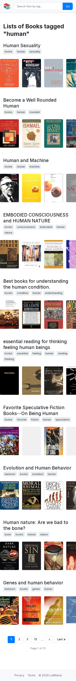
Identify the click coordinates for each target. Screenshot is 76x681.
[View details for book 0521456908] (9, 314)
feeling (36, 353)
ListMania (56, 675)
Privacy (19, 675)
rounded (34, 112)
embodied (46, 226)
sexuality (34, 51)
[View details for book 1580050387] (53, 73)
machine (34, 166)
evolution (37, 474)
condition (22, 293)
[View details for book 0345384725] (9, 495)
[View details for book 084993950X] (53, 556)
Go (68, 6)
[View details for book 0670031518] (9, 254)
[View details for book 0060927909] (9, 556)
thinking (9, 359)
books (8, 51)
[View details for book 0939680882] (53, 133)
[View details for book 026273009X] (9, 188)
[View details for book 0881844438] (53, 441)
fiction (35, 419)
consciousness (26, 226)
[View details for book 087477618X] (31, 314)
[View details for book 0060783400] (31, 556)
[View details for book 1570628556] (9, 133)
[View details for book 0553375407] (31, 133)
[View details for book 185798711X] (9, 441)
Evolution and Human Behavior (37, 468)
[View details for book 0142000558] (31, 254)
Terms (31, 675)
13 (35, 639)
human (21, 51)
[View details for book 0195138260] (31, 610)
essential (22, 353)
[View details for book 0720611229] (53, 380)
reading (62, 353)
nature (8, 232)
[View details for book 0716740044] (31, 73)
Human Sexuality (22, 45)
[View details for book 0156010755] (53, 254)
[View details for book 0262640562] (31, 188)
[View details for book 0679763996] (31, 495)
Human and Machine (26, 160)
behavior (10, 474)
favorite (22, 419)
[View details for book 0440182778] (31, 441)
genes (36, 588)
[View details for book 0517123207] (53, 495)
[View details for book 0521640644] (9, 610)
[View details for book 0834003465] (9, 380)
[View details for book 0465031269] (9, 73)
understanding (53, 293)
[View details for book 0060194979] (53, 610)
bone (8, 534)
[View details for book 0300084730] (53, 188)
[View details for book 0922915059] (53, 314)
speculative (63, 419)
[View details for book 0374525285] (31, 380)
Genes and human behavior (33, 582)
